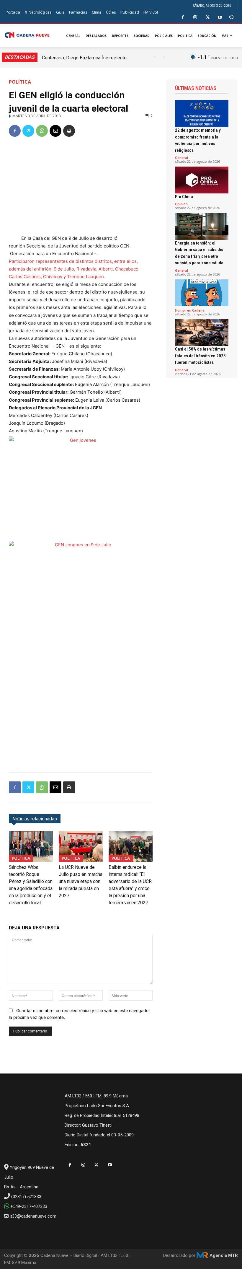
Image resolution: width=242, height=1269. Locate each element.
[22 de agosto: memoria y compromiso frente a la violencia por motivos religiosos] (201, 113)
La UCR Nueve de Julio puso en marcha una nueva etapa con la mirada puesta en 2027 (80, 881)
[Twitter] (207, 17)
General (181, 157)
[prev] (154, 57)
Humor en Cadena (190, 310)
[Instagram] (195, 17)
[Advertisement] (81, 187)
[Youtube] (220, 17)
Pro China (184, 196)
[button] (231, 17)
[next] (164, 57)
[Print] (69, 131)
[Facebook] (183, 17)
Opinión (181, 204)
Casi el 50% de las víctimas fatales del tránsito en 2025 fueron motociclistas (200, 355)
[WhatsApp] (42, 131)
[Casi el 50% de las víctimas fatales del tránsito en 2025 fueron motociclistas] (201, 332)
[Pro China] (201, 180)
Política (20, 81)
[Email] (55, 131)
